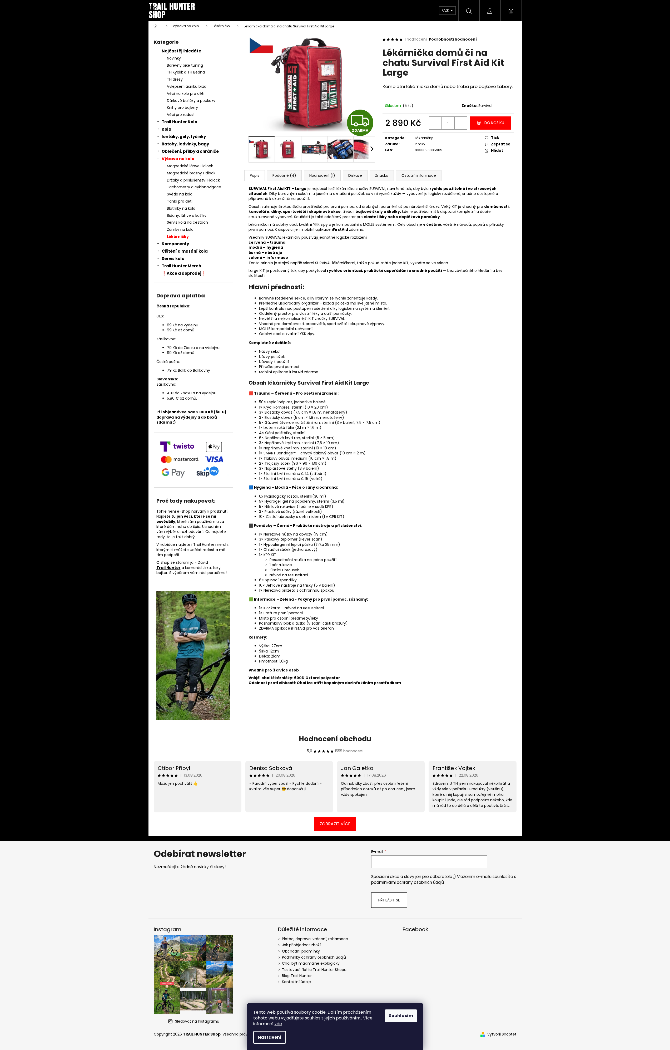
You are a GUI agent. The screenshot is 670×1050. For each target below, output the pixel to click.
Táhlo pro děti (179, 201)
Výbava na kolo (178, 158)
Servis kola (173, 258)
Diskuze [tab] (355, 175)
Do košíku (494, 122)
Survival (485, 105)
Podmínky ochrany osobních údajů (314, 957)
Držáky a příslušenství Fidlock (193, 180)
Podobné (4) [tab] (284, 175)
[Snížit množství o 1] (435, 123)
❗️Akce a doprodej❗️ (184, 273)
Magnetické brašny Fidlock (191, 173)
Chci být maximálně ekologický (311, 963)
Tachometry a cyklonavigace (194, 187)
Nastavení (269, 1037)
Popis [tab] (254, 175)
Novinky (174, 58)
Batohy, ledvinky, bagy (185, 144)
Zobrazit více (335, 824)
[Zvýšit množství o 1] (460, 123)
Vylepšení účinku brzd (186, 86)
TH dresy (175, 79)
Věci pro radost (181, 114)
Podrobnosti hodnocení (453, 39)
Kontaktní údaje (296, 981)
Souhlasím (401, 1016)
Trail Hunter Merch (181, 266)
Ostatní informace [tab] (418, 175)
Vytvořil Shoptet (502, 1034)
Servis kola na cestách (187, 222)
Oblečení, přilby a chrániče (190, 151)
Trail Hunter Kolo (179, 122)
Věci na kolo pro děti (185, 93)
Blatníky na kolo (181, 208)
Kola (166, 129)
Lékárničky (178, 236)
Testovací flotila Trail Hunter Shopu (314, 969)
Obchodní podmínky (301, 951)
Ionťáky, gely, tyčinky (184, 136)
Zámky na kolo (180, 229)
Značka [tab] (381, 175)
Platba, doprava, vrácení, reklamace (315, 938)
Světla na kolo (179, 194)
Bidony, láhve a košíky (186, 215)
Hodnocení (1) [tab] (322, 175)
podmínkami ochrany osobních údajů (407, 882)
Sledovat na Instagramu (197, 1021)
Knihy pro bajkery (182, 107)
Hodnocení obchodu (335, 739)
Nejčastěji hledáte (181, 51)
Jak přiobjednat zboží (301, 945)
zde (278, 1024)
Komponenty (175, 244)
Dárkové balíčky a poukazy (191, 100)
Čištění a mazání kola (185, 251)
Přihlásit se (389, 900)
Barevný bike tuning (185, 65)
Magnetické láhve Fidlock (190, 166)
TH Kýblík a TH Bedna (186, 72)
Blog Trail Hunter (297, 975)
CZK (446, 10)
